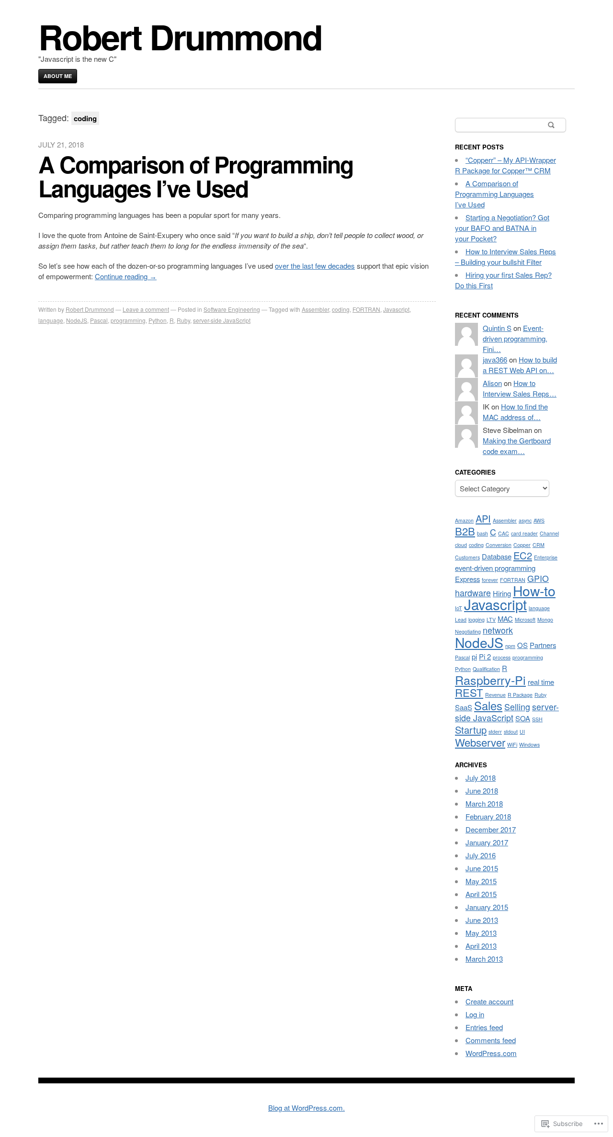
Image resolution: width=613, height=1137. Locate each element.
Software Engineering (232, 309)
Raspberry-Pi (490, 679)
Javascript (396, 309)
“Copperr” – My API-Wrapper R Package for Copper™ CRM (505, 165)
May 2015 (481, 881)
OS (522, 645)
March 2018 (484, 803)
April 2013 (481, 946)
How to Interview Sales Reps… (519, 388)
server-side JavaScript (221, 320)
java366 (495, 359)
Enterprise (545, 557)
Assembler (315, 309)
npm (510, 645)
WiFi (512, 744)
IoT (458, 608)
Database (496, 556)
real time (541, 682)
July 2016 (480, 855)
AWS (539, 520)
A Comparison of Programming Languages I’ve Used (195, 176)
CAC (503, 533)
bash (482, 533)
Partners (543, 645)
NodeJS (76, 320)
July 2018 (480, 778)
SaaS (463, 707)
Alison (492, 383)
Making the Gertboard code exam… (517, 445)
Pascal (99, 320)
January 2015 (486, 907)
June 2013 (481, 920)
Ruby (183, 320)
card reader (524, 533)
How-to (534, 590)
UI (522, 731)
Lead (460, 619)
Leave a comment (146, 309)
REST (469, 692)
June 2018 (481, 790)
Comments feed (490, 1040)
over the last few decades (315, 266)
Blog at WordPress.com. (306, 1108)
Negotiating (468, 631)
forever (490, 579)
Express (467, 579)
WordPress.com (491, 1053)
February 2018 (488, 816)
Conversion (498, 544)
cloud (461, 544)
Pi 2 (485, 656)
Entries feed (484, 1027)
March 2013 (484, 959)
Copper (522, 544)
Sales (488, 705)
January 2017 (486, 842)
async (525, 520)
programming (128, 320)
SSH (537, 719)
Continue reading (126, 276)
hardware (473, 593)
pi (474, 656)
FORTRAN (366, 309)
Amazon (464, 520)
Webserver (480, 742)
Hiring (502, 593)
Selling (517, 707)
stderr (495, 731)
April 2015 (481, 894)
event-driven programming (495, 568)
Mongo (545, 619)
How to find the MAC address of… (515, 411)
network (498, 630)
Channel (549, 533)
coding (341, 309)
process (502, 657)
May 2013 (481, 933)
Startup (471, 730)
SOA (522, 718)
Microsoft (525, 619)
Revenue (495, 694)
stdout (511, 731)
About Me (58, 76)
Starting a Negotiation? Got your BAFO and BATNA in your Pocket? (502, 227)
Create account (489, 1001)
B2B (465, 530)
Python (157, 320)
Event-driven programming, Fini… (515, 338)
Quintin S (497, 328)
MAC (505, 619)
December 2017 (490, 829)
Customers (467, 557)
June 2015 (481, 868)
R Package (520, 694)
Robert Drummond (180, 36)
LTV (491, 619)
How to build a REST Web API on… (520, 364)
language (50, 320)
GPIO (538, 578)
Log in (474, 1014)
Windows (529, 744)
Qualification (486, 668)
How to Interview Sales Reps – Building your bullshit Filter (505, 256)
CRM (539, 544)
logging (476, 619)
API (483, 518)
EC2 (522, 555)
